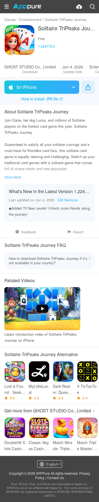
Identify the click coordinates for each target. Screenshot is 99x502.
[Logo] (27, 6)
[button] (6, 6)
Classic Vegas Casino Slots (39, 446)
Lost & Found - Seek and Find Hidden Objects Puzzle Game (14, 389)
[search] (92, 6)
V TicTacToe (87, 389)
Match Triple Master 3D (86, 446)
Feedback (28, 231)
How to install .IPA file (39, 99)
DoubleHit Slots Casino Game (14, 446)
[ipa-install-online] (79, 6)
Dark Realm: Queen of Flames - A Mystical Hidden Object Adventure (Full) (63, 389)
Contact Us (55, 477)
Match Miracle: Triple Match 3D (62, 446)
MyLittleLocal (38, 389)
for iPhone (26, 87)
